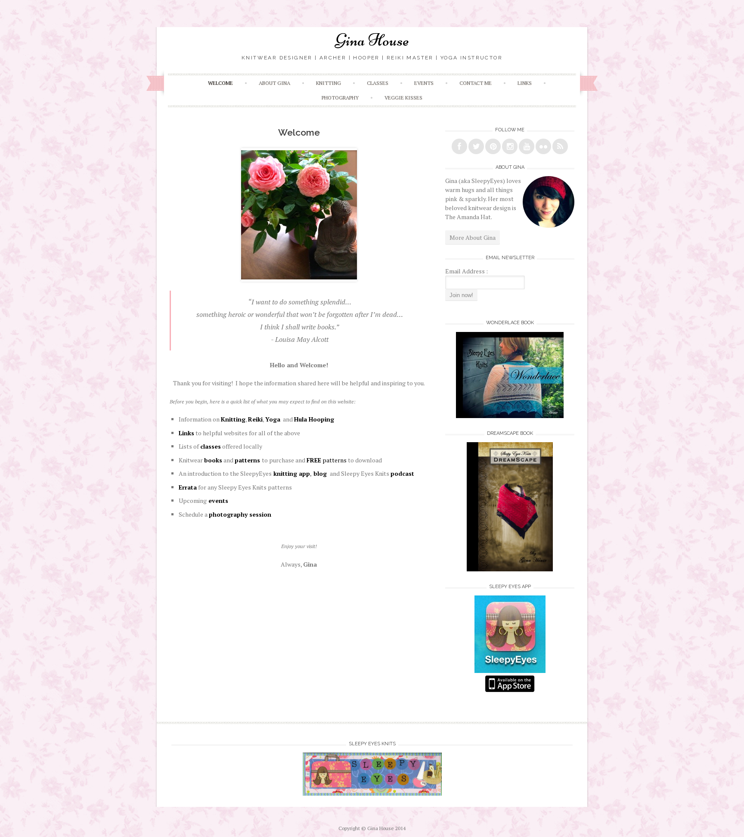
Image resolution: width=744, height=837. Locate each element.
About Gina (274, 83)
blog (320, 473)
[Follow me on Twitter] (476, 146)
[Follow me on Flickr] (543, 146)
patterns (327, 460)
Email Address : (466, 271)
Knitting (328, 83)
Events (424, 83)
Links (525, 83)
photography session (240, 514)
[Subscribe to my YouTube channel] (526, 146)
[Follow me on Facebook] (459, 146)
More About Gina (473, 237)
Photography (340, 97)
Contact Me (475, 83)
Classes (377, 83)
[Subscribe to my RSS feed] (560, 146)
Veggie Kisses (403, 97)
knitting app (291, 473)
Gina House (372, 40)
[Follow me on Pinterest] (493, 146)
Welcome (220, 83)
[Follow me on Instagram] (510, 146)
